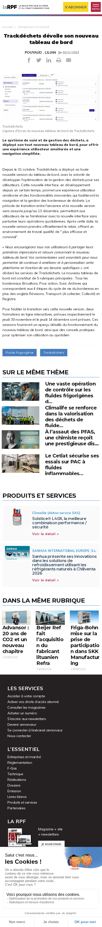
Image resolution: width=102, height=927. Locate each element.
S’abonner (76, 7)
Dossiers (14, 785)
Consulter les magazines (26, 707)
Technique (15, 774)
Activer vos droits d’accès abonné (33, 702)
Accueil (7, 27)
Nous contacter (19, 736)
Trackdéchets (53, 352)
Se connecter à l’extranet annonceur (35, 730)
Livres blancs (17, 796)
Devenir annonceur (21, 724)
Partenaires (16, 808)
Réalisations (16, 779)
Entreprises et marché (33, 27)
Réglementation (19, 762)
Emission (14, 791)
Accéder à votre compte (26, 696)
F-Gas (12, 768)
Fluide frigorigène (19, 352)
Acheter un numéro (22, 713)
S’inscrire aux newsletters (26, 719)
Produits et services (22, 802)
